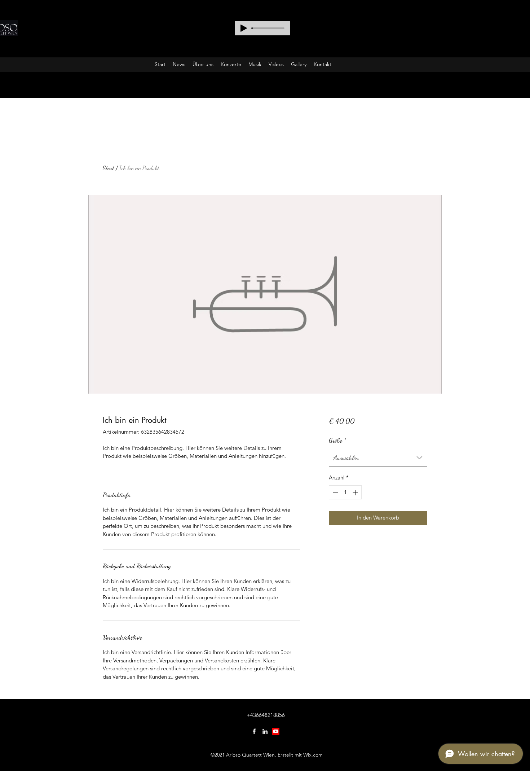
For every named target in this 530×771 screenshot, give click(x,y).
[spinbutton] (345, 492)
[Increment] (356, 492)
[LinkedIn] (265, 731)
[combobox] (378, 458)
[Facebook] (254, 731)
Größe (337, 440)
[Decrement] (335, 492)
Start (108, 168)
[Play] (243, 28)
